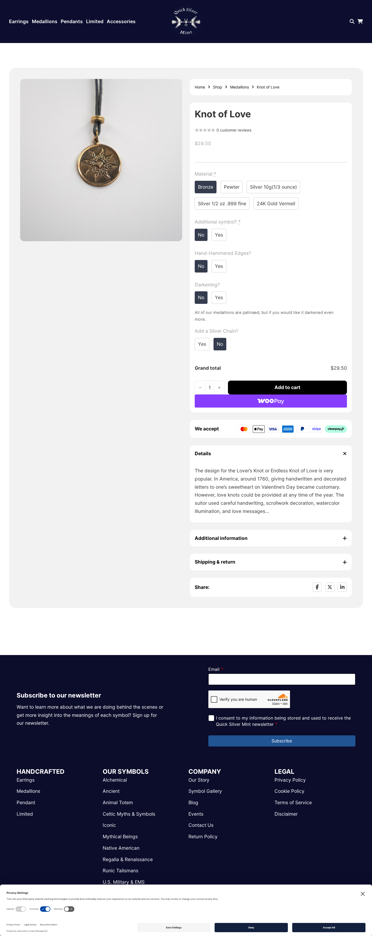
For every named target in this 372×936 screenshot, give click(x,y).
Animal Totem (118, 802)
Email (215, 669)
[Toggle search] (352, 21)
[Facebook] (317, 587)
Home (200, 87)
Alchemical (115, 780)
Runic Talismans (120, 870)
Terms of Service (293, 802)
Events (195, 814)
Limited (94, 21)
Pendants (72, 21)
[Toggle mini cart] (360, 21)
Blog (193, 802)
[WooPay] (271, 401)
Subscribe (282, 741)
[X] (329, 587)
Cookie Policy (289, 791)
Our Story (198, 780)
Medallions (44, 21)
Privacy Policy (290, 780)
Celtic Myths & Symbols (129, 814)
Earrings (19, 21)
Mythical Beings (120, 836)
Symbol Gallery (205, 791)
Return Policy (203, 836)
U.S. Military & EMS (124, 882)
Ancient (111, 791)
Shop (217, 87)
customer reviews (234, 130)
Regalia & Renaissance (128, 859)
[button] (175, 86)
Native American (121, 848)
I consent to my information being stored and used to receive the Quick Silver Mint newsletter (283, 721)
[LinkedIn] (342, 587)
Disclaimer (286, 814)
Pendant (26, 802)
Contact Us (201, 825)
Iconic (109, 825)
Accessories (121, 21)
